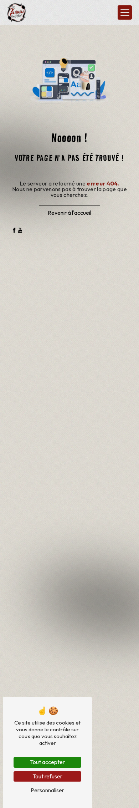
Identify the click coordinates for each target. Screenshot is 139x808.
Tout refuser (47, 776)
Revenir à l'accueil (69, 212)
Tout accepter (47, 762)
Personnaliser (47, 790)
